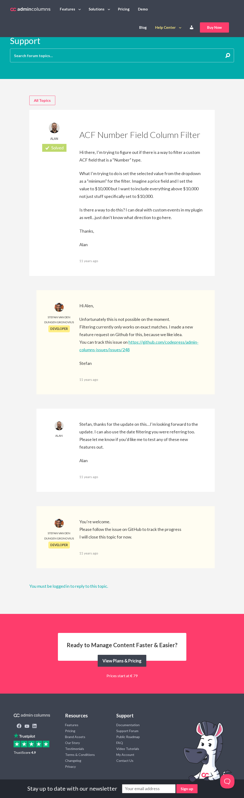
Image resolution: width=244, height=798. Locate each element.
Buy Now (214, 27)
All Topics (42, 100)
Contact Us (124, 761)
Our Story (72, 743)
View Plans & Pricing (122, 660)
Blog (143, 27)
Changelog (73, 761)
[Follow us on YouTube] (27, 726)
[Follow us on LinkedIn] (34, 726)
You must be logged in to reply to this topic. (68, 586)
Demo (143, 9)
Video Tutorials (127, 749)
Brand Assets (75, 737)
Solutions (96, 9)
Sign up (187, 788)
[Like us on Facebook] (19, 726)
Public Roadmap (128, 737)
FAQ (119, 743)
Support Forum (127, 731)
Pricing (124, 9)
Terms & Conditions (80, 755)
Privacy (70, 766)
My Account (125, 755)
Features (67, 9)
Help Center (165, 27)
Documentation (128, 725)
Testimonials (74, 749)
